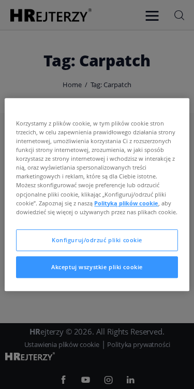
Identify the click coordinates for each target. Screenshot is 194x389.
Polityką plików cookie (126, 203)
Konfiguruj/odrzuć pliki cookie (97, 240)
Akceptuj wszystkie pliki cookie (97, 267)
